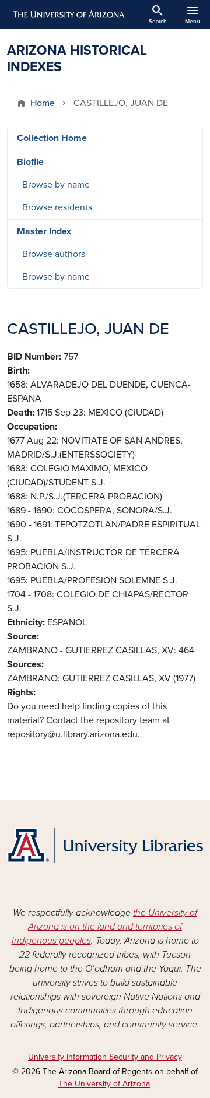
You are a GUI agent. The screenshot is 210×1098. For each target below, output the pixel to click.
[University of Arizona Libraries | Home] (105, 845)
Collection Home (52, 138)
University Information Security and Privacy (105, 1057)
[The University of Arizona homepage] (68, 14)
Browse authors (53, 254)
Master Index (44, 231)
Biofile (30, 162)
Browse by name (56, 185)
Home (42, 103)
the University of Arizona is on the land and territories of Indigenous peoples (105, 926)
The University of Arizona (104, 1084)
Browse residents (57, 207)
